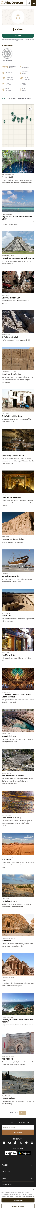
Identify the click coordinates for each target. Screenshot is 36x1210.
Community (7, 1185)
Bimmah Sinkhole (9, 736)
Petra (4, 980)
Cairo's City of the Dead (12, 416)
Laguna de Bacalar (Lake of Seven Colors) (17, 218)
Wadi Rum (6, 859)
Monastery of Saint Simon (13, 455)
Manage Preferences (18, 1206)
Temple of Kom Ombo (11, 374)
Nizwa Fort (6, 616)
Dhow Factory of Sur (11, 576)
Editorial (6, 1171)
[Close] (33, 1189)
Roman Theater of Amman (13, 776)
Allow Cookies (18, 1200)
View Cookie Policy (28, 1196)
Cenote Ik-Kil (7, 177)
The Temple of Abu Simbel (13, 539)
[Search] (28, 3)
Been (3, 98)
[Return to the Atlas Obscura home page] (12, 3)
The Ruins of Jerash (10, 901)
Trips (4, 1178)
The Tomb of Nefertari (11, 497)
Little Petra (6, 941)
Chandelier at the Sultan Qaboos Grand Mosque (16, 696)
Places (5, 1165)
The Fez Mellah (8, 1098)
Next (22, 1112)
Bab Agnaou (7, 1059)
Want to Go (11, 98)
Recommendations (24, 98)
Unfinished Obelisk (10, 337)
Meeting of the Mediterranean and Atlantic (17, 1021)
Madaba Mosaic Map (11, 818)
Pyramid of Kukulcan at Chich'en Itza (18, 258)
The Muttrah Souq (9, 655)
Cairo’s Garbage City (11, 298)
